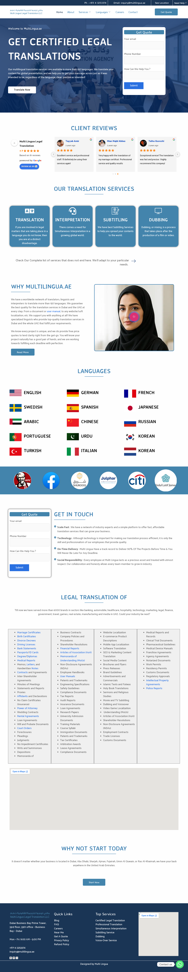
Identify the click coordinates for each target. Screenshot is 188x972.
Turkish (32, 450)
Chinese (90, 421)
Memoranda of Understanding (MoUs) (72, 658)
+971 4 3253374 (17, 948)
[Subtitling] (115, 211)
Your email (130, 39)
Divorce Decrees (26, 641)
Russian (147, 421)
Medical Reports (26, 661)
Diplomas (32, 656)
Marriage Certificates (29, 633)
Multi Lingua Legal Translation (31, 143)
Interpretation (72, 219)
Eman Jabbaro (73, 141)
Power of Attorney (27, 708)
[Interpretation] (72, 211)
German (90, 392)
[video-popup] (134, 316)
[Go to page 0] (113, 174)
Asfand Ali (112, 141)
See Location (162, 2)
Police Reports (154, 688)
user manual (53, 311)
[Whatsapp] (180, 964)
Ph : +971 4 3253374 (95, 2)
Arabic (31, 421)
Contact (133, 12)
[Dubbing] (158, 211)
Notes (34, 668)
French (146, 392)
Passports (22, 652)
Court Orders (24, 728)
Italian (89, 450)
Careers (120, 12)
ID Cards (33, 652)
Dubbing (158, 219)
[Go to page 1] (115, 174)
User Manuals (67, 676)
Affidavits (22, 696)
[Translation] (29, 211)
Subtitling (115, 219)
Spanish (89, 407)
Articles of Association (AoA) (76, 652)
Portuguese (37, 436)
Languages (102, 12)
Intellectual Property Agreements (157, 682)
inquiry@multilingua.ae (22, 952)
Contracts (22, 672)
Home (59, 12)
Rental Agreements (28, 716)
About (70, 12)
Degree (21, 656)
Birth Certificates (26, 636)
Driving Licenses (26, 645)
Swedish (33, 407)
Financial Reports (69, 648)
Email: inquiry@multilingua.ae (129, 2)
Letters (31, 664)
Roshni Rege (155, 141)
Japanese (148, 407)
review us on (27, 166)
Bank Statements (26, 648)
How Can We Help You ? (137, 69)
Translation (29, 219)
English (32, 392)
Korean (146, 436)
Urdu (87, 436)
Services (83, 12)
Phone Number (132, 54)
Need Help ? (180, 2)
